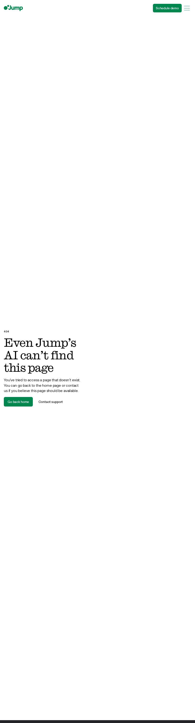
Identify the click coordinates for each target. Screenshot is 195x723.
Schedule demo (167, 8)
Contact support (51, 402)
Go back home (18, 402)
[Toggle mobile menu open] (187, 8)
